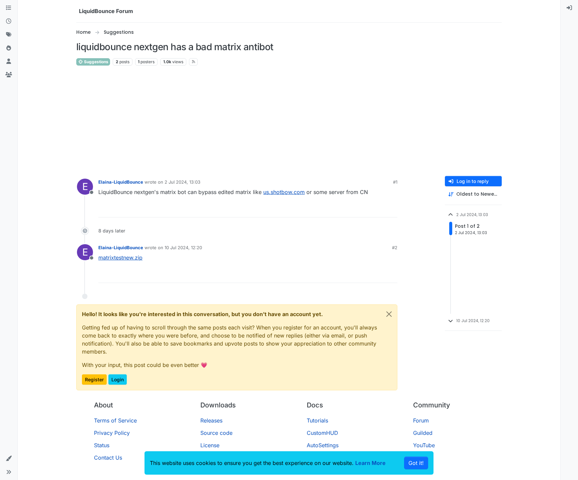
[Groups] (9, 75)
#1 (395, 182)
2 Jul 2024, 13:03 (182, 182)
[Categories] (9, 8)
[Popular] (9, 48)
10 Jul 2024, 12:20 (183, 247)
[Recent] (9, 21)
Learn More (370, 463)
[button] (9, 458)
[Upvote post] (380, 209)
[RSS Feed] (193, 62)
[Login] (569, 8)
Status (101, 445)
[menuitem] (569, 8)
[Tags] (9, 34)
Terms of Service (115, 420)
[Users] (9, 61)
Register (94, 379)
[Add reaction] (367, 209)
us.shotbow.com (284, 192)
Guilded (422, 432)
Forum (421, 420)
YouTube (424, 445)
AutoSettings (323, 445)
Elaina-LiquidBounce (120, 182)
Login (117, 379)
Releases (211, 420)
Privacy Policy (112, 432)
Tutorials (317, 420)
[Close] (389, 314)
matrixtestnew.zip (120, 257)
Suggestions (95, 61)
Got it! (416, 463)
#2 (394, 247)
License (209, 445)
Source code (216, 432)
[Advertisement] (289, 121)
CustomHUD (322, 432)
